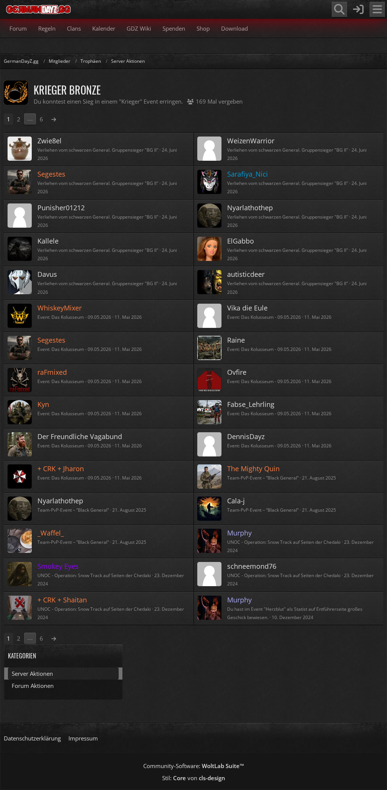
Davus (47, 274)
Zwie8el (49, 140)
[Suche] (339, 9)
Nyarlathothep (250, 207)
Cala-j (236, 500)
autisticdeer (246, 274)
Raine (236, 340)
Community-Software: (193, 766)
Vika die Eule (247, 307)
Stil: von (193, 778)
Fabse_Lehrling (250, 404)
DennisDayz (246, 436)
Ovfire (236, 372)
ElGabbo (240, 240)
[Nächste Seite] (53, 119)
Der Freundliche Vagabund (79, 436)
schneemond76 (251, 566)
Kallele (48, 240)
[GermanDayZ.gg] (38, 9)
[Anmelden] (358, 9)
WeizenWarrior (250, 140)
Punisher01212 (61, 207)
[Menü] (377, 9)
